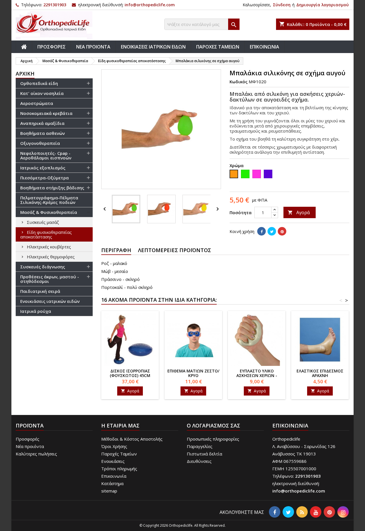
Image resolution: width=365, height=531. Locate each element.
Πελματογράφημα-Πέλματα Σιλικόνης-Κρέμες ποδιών (49, 200)
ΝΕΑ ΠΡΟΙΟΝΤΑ (93, 47)
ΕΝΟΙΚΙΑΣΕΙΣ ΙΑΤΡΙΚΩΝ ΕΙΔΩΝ (153, 47)
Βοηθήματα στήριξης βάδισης (52, 187)
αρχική (25, 73)
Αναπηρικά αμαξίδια (42, 123)
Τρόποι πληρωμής (119, 468)
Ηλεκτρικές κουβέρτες (49, 247)
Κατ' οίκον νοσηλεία (42, 93)
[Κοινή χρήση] (261, 231)
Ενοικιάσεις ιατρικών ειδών (50, 301)
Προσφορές (27, 439)
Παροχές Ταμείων (119, 454)
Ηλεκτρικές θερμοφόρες (51, 257)
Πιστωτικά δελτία (204, 454)
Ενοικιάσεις (113, 461)
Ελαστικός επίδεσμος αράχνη (320, 373)
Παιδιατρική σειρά (40, 291)
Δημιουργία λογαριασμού (322, 4)
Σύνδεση (282, 4)
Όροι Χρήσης (114, 446)
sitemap (109, 491)
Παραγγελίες (199, 446)
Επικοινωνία (113, 476)
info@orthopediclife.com (150, 4)
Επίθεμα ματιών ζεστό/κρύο (193, 373)
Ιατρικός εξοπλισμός (42, 168)
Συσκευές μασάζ (43, 222)
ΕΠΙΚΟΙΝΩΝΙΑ (264, 47)
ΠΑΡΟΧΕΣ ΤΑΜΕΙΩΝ (217, 47)
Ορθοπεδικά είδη (39, 83)
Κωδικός (239, 81)
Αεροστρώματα (36, 103)
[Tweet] (271, 231)
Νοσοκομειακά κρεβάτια (46, 113)
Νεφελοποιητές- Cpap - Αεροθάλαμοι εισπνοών (45, 155)
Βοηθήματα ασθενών (42, 133)
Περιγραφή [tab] (116, 250)
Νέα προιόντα (30, 446)
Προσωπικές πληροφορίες (213, 439)
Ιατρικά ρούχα (35, 311)
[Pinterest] (282, 231)
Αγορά (299, 212)
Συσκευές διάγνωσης (42, 266)
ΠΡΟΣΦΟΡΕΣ (51, 47)
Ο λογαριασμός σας (213, 425)
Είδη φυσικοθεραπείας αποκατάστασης (46, 234)
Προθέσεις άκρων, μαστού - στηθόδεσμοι (49, 279)
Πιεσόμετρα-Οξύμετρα (44, 178)
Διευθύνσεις (199, 461)
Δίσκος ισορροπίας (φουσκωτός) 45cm (130, 373)
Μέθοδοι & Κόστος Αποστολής (132, 439)
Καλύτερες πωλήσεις (36, 454)
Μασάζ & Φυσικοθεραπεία (48, 212)
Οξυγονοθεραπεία (40, 143)
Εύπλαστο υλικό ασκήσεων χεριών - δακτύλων (256, 375)
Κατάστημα (112, 483)
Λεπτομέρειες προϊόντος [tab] (174, 250)
